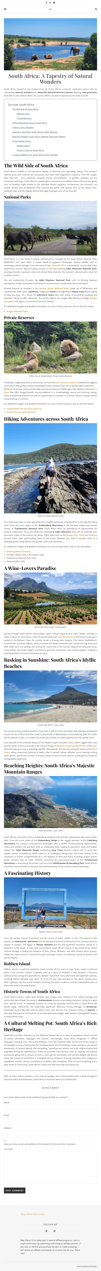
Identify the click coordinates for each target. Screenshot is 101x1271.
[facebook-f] (46, 2)
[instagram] (50, 2)
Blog (22, 1214)
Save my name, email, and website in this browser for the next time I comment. (40, 1144)
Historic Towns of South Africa (30, 150)
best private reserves (66, 382)
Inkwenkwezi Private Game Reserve (24, 408)
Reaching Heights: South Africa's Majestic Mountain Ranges (38, 136)
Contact (41, 1214)
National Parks (23, 113)
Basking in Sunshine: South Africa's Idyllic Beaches (35, 132)
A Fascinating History (21, 141)
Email (6, 1115)
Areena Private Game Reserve (21, 412)
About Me (31, 1214)
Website (7, 1128)
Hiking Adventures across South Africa (29, 123)
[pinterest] (54, 2)
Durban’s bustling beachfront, (71, 745)
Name (6, 1102)
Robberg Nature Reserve (19, 551)
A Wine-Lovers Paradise (23, 127)
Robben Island (23, 145)
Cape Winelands (65, 637)
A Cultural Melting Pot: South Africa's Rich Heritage (35, 154)
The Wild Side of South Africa (25, 109)
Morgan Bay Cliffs (75, 535)
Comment (8, 1149)
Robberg (93, 535)
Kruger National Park (55, 265)
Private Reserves (24, 118)
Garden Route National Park (54, 288)
